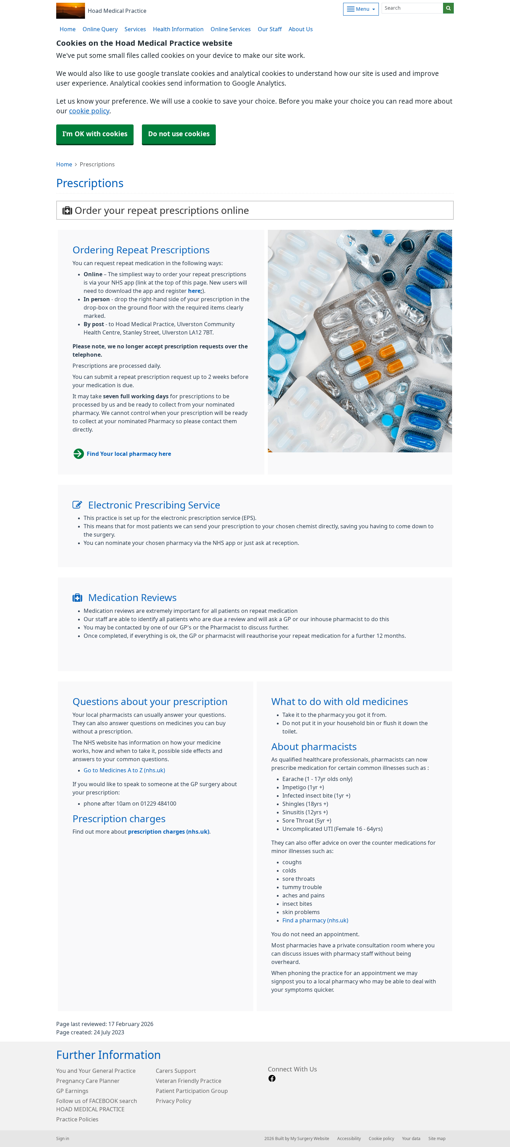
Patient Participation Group (192, 1091)
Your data (411, 1139)
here (194, 291)
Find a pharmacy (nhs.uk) (315, 920)
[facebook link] (272, 1078)
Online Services (231, 29)
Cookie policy (381, 1139)
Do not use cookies (179, 134)
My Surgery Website (309, 1139)
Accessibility (349, 1139)
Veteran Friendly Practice (188, 1081)
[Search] (448, 8)
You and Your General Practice (96, 1071)
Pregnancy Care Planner (88, 1081)
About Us (301, 29)
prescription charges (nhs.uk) (168, 831)
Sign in (62, 1139)
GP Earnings (72, 1091)
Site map (436, 1139)
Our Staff (270, 29)
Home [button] (68, 29)
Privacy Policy (173, 1101)
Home (64, 164)
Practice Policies (77, 1119)
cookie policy (89, 111)
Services (135, 29)
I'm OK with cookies (94, 134)
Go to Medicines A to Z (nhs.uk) (124, 770)
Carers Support (176, 1071)
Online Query (100, 29)
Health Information (178, 29)
